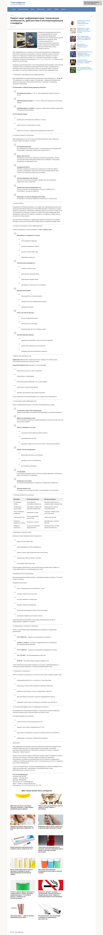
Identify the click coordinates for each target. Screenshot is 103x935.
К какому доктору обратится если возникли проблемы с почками (84, 61)
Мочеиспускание (23, 9)
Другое (63, 9)
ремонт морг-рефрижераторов (45, 59)
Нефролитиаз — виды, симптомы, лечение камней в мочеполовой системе (83, 30)
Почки (13, 9)
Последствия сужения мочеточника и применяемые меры (83, 22)
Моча (32, 9)
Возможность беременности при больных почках (82, 46)
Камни (56, 9)
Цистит (49, 9)
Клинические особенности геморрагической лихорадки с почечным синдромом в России (84, 54)
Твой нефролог (17, 2)
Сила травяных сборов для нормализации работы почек (85, 69)
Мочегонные (40, 9)
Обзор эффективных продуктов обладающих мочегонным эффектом (84, 38)
